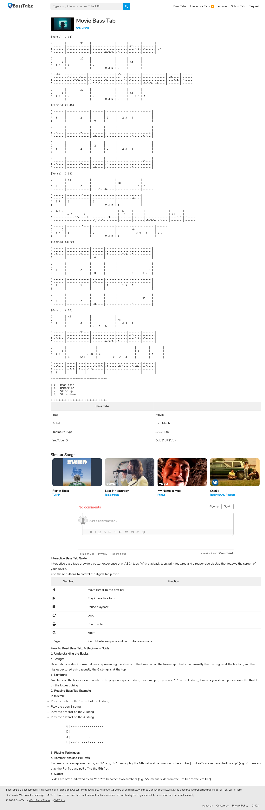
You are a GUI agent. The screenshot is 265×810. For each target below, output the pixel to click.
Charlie (214, 491)
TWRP (56, 495)
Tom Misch (82, 28)
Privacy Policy (240, 805)
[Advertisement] (23, 71)
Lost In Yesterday (117, 491)
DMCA (255, 805)
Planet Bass (60, 491)
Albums (222, 6)
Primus (161, 495)
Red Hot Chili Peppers (223, 495)
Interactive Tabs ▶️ (202, 6)
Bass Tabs (179, 6)
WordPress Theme (39, 800)
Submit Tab (238, 6)
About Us (207, 805)
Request (254, 6)
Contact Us (222, 805)
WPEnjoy (59, 800)
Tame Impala (112, 495)
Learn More (235, 790)
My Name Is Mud (169, 491)
